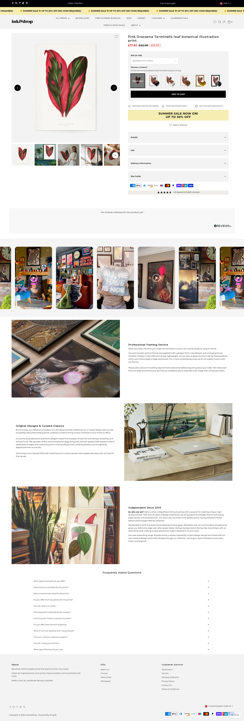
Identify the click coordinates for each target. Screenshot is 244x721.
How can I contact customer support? (50, 637)
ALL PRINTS (61, 18)
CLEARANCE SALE (179, 18)
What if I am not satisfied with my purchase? (53, 631)
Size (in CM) (136, 55)
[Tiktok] (23, 3)
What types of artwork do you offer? (49, 581)
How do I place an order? (44, 606)
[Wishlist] (214, 22)
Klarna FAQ (106, 677)
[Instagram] (16, 3)
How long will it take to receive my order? (52, 618)
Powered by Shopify (47, 715)
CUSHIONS (157, 18)
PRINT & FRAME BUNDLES (107, 18)
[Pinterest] (19, 3)
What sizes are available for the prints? (51, 587)
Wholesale (105, 681)
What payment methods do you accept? (51, 612)
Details (134, 137)
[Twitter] (27, 3)
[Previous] (71, 3)
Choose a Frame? (139, 67)
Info (133, 150)
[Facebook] (13, 3)
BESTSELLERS (82, 18)
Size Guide (136, 176)
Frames (104, 673)
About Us (105, 670)
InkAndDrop (31, 715)
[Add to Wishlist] (116, 36)
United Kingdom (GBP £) (219, 706)
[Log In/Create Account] (224, 22)
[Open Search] (219, 22)
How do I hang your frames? (46, 643)
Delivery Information (141, 163)
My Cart (165, 673)
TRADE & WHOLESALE (114, 25)
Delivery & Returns (170, 677)
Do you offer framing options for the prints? (53, 600)
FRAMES (142, 18)
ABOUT (135, 25)
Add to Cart (178, 94)
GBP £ (226, 3)
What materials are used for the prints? (51, 594)
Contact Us (167, 685)
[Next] (173, 3)
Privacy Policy (168, 681)
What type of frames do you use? (48, 650)
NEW (129, 18)
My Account (167, 670)
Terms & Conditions (170, 689)
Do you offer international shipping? (50, 625)
